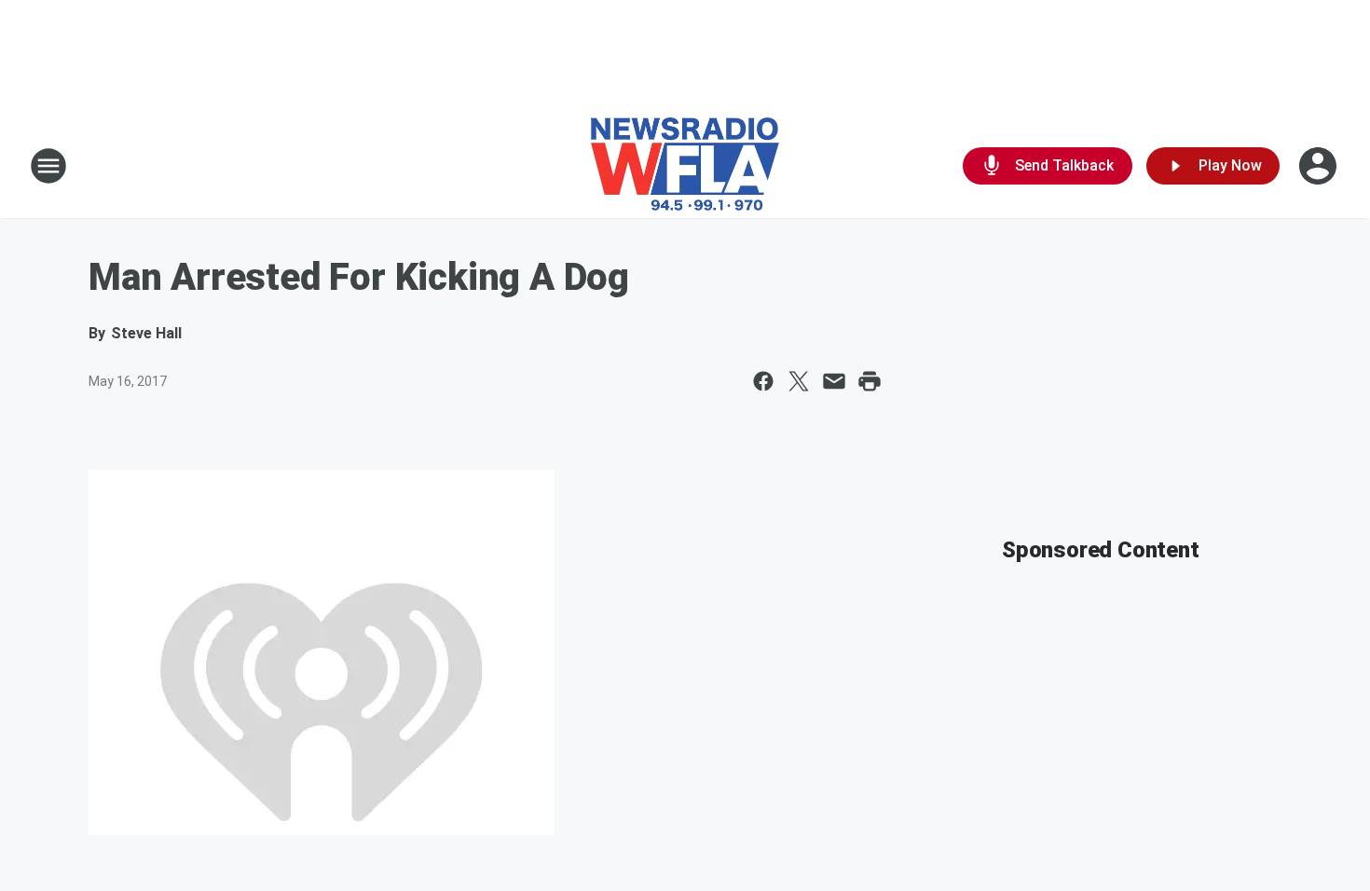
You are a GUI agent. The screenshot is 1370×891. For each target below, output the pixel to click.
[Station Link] (685, 165)
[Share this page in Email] (834, 381)
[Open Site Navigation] (48, 166)
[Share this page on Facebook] (763, 381)
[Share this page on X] (799, 381)
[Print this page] (869, 381)
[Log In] (1319, 166)
